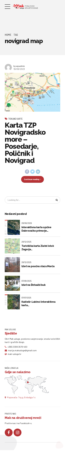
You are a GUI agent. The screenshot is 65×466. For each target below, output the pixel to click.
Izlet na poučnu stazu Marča (38, 266)
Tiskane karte (15, 118)
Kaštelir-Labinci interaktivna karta (38, 303)
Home (8, 34)
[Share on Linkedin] (38, 171)
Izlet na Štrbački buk (33, 284)
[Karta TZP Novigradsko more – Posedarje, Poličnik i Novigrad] (32, 92)
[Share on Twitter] (32, 171)
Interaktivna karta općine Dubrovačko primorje (36, 229)
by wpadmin (19, 66)
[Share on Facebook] (27, 171)
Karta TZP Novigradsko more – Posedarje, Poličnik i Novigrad (25, 143)
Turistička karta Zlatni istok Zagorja (37, 247)
